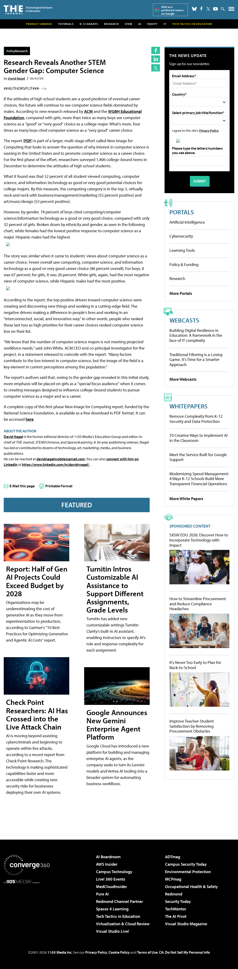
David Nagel (16, 78)
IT (165, 24)
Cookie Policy (119, 952)
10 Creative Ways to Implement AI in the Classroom (198, 438)
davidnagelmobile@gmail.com (60, 459)
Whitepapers (188, 406)
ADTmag (172, 856)
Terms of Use (147, 952)
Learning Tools (182, 250)
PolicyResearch (17, 51)
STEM (128, 24)
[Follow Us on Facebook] (201, 8)
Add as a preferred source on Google (172, 10)
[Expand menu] (231, 10)
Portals (181, 212)
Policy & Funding (183, 264)
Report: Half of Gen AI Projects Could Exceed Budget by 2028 (36, 581)
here (29, 419)
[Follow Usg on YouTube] (215, 9)
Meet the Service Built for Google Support (198, 457)
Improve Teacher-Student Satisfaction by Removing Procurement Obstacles (191, 726)
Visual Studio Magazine (186, 923)
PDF (27, 140)
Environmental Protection (188, 871)
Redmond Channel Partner (119, 901)
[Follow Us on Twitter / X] (208, 9)
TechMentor (175, 909)
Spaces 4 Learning (112, 909)
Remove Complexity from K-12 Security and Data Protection (195, 419)
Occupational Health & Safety (191, 886)
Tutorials (66, 24)
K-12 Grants (89, 24)
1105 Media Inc (59, 952)
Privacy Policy (209, 130)
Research (111, 24)
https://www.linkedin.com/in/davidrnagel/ (56, 464)
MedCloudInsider (111, 886)
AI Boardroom (108, 856)
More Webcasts (183, 379)
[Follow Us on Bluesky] (194, 9)
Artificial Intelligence (187, 222)
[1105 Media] (27, 907)
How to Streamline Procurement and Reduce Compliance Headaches (197, 603)
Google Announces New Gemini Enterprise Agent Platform (116, 725)
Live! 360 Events (110, 879)
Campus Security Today (186, 864)
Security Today (178, 901)
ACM (88, 111)
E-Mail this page (22, 486)
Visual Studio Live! (112, 931)
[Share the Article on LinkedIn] (156, 59)
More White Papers (186, 498)
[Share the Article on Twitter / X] (156, 68)
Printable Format (59, 486)
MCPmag (173, 879)
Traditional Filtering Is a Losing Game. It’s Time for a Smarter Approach (195, 359)
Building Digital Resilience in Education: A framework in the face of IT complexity (195, 335)
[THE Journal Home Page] (28, 9)
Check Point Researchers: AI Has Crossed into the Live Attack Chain (37, 714)
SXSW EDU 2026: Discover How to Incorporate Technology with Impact (198, 540)
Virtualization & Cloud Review (122, 923)
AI (139, 24)
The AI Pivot (175, 916)
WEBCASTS (184, 320)
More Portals (180, 293)
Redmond (173, 894)
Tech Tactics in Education (118, 916)
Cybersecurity (181, 236)
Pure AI (102, 894)
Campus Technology (114, 871)
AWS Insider (106, 864)
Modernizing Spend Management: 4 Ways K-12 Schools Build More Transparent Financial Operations (199, 478)
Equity (152, 24)
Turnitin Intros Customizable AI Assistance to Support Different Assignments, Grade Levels (114, 589)
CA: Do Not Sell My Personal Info (184, 952)
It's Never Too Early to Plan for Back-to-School (195, 665)
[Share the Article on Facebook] (156, 50)
